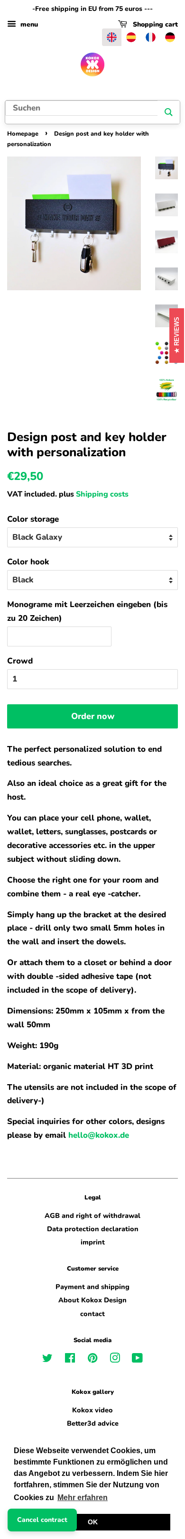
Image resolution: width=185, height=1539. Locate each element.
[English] (111, 37)
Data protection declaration (93, 1229)
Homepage (22, 133)
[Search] (168, 112)
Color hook (28, 561)
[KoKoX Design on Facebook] (70, 1359)
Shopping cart (154, 24)
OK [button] (93, 1522)
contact (92, 1313)
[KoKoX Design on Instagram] (115, 1359)
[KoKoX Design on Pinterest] (92, 1359)
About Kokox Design (92, 1300)
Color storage (33, 519)
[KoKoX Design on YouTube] (137, 1359)
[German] (170, 37)
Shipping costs (102, 494)
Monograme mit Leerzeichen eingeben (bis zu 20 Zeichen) (87, 611)
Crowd (20, 660)
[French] (150, 37)
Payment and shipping (93, 1286)
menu (28, 24)
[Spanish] (131, 37)
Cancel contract (42, 1519)
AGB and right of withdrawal (92, 1215)
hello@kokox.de (98, 1135)
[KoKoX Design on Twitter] (47, 1359)
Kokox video (92, 1410)
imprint (93, 1242)
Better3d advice (93, 1423)
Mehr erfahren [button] (82, 1497)
